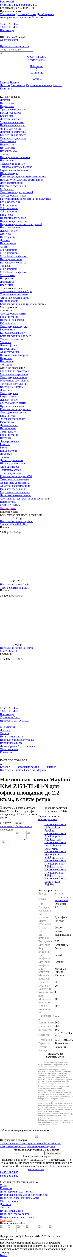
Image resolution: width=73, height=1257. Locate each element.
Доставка (21, 14)
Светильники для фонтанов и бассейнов (24, 498)
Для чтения (7, 281)
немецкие (37, 1146)
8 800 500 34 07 (28, 4)
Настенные (6, 160)
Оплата (31, 14)
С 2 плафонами (9, 208)
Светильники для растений (16, 192)
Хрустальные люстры (13, 109)
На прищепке (8, 243)
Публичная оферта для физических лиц (24, 1194)
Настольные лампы (11, 386)
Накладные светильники (15, 157)
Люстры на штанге (11, 118)
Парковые (6, 358)
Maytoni (59, 893)
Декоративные (9, 230)
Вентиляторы (8, 501)
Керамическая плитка (39, 85)
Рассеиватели (8, 329)
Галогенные (7, 421)
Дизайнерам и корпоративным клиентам (27, 16)
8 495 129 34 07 (9, 4)
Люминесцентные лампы (15, 495)
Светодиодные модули (13, 326)
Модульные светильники (15, 380)
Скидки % (6, 1220)
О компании (7, 14)
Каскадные (6, 115)
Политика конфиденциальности (19, 1197)
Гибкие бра (6, 214)
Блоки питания (9, 316)
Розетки (5, 444)
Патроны (5, 437)
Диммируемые (9, 425)
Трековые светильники (14, 294)
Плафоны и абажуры (12, 125)
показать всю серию (63, 899)
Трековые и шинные (12, 163)
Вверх (3, 1255)
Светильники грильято (14, 374)
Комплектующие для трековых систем (23, 176)
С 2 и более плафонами (14, 272)
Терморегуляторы (10, 473)
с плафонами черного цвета (30, 1145)
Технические (8, 431)
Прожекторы (8, 348)
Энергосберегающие (12, 418)
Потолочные (7, 103)
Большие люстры (10, 112)
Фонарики (6, 364)
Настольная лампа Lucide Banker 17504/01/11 (55, 845)
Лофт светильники (11, 182)
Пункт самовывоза (11, 736)
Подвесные (7, 106)
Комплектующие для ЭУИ (16, 476)
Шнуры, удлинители (12, 463)
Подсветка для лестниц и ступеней (21, 224)
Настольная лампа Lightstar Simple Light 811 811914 (16, 523)
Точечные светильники (14, 383)
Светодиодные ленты (13, 313)
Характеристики (48, 890)
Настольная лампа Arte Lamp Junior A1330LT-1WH (55, 836)
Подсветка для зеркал (13, 217)
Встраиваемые (9, 150)
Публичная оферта (11, 742)
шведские (49, 1146)
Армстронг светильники (15, 485)
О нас (3, 1185)
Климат (57, 85)
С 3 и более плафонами (14, 256)
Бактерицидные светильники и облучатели (26, 198)
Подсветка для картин (13, 221)
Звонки (4, 457)
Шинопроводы (9, 173)
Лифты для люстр (10, 128)
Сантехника (18, 85)
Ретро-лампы (8, 396)
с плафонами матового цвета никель (22, 1143)
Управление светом (12, 122)
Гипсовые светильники (14, 185)
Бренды (14, 82)
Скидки (4, 82)
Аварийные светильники (15, 482)
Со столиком (7, 275)
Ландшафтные (8, 345)
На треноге (6, 278)
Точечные (6, 154)
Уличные (5, 342)
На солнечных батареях (14, 355)
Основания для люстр (13, 138)
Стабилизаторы (9, 466)
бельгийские (51, 1143)
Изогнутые (6, 284)
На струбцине (8, 237)
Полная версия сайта (12, 1223)
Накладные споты (11, 259)
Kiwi (57, 897)
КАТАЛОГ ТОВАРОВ (13, 762)
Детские (5, 240)
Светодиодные (9, 393)
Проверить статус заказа (14, 1213)
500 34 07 (9, 27)
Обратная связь (9, 749)
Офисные (6, 233)
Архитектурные (9, 351)
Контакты (38, 17)
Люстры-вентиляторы (13, 131)
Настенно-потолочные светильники (22, 179)
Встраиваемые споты (13, 262)
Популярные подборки (14, 1139)
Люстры (5, 85)
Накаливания (8, 428)
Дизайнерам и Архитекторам (17, 746)
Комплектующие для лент (15, 335)
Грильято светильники (13, 488)
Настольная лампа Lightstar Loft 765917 (55, 881)
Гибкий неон (8, 323)
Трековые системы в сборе (16, 166)
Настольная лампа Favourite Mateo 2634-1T (16, 649)
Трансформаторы (10, 469)
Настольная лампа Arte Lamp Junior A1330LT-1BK (55, 863)
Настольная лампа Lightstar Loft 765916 (55, 827)
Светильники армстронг (15, 370)
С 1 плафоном (8, 205)
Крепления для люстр (13, 134)
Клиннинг (6, 88)
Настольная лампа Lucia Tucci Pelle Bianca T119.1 (15, 586)
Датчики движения (11, 460)
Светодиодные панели (13, 195)
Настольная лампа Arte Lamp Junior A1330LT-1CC (55, 872)
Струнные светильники (14, 170)
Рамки (4, 447)
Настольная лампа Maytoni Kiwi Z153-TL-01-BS (55, 854)
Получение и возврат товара (17, 739)
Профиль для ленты (12, 319)
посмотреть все (47, 819)
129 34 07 (9, 23)
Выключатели (8, 450)
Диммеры (6, 453)
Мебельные (7, 189)
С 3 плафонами (9, 211)
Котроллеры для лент (13, 332)
